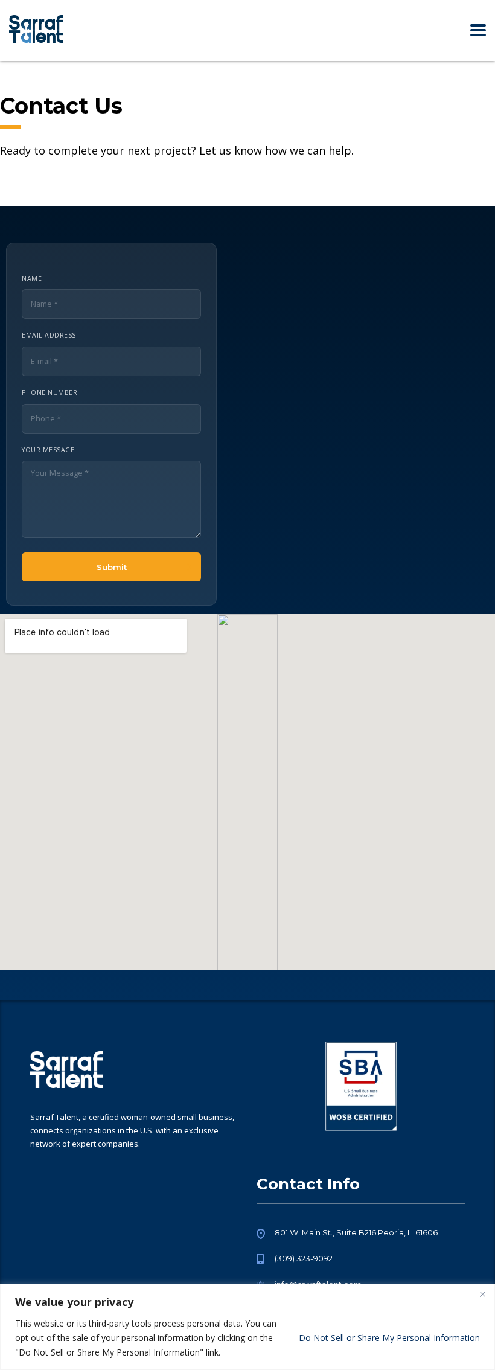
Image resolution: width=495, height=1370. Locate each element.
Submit (112, 567)
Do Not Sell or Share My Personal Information (389, 1337)
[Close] (482, 1294)
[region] (247, 1327)
